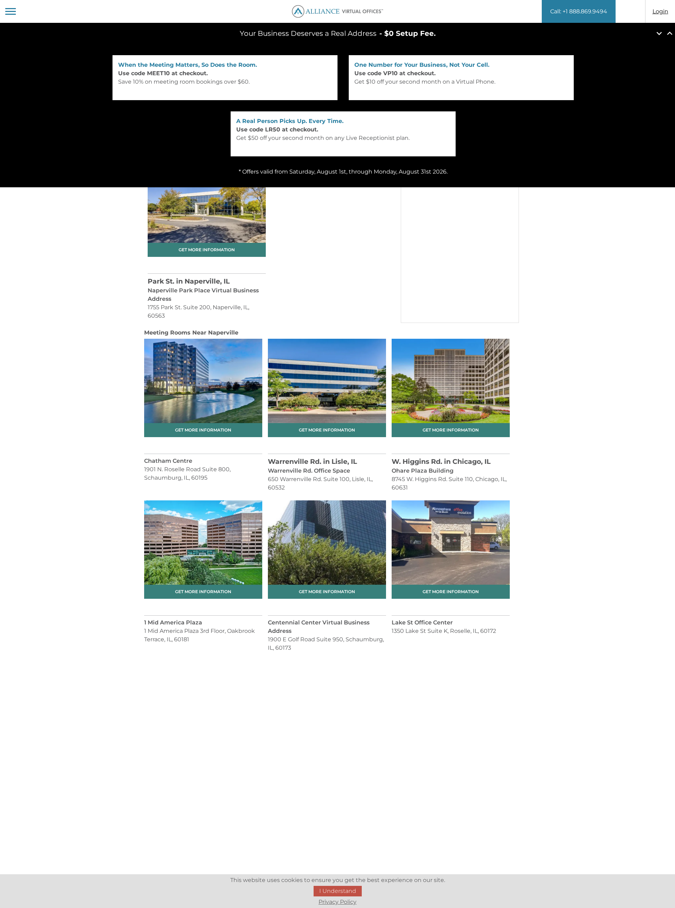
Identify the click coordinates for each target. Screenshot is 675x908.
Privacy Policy (337, 902)
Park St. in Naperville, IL (189, 281)
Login (660, 11)
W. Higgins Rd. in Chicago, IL (441, 462)
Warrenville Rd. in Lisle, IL (312, 462)
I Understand (337, 891)
